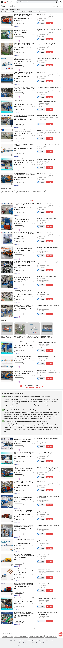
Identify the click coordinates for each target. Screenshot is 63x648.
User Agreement (27, 642)
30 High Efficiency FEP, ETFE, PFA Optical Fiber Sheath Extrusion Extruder (24, 233)
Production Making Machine (20, 636)
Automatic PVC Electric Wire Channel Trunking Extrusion (24, 44)
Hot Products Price (21, 640)
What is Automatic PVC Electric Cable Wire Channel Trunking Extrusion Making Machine (20, 337)
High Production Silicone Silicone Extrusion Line (23, 58)
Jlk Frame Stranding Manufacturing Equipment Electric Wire (24, 555)
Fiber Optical (22, 356)
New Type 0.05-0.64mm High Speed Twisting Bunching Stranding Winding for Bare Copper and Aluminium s (24, 342)
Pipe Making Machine (21, 195)
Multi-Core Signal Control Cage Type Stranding (23, 511)
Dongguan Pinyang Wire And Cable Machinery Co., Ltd (46, 540)
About (20, 642)
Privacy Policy (35, 642)
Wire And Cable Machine (23, 11)
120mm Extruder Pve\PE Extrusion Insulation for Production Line (23, 276)
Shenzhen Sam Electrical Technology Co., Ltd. (48, 262)
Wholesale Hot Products (32, 640)
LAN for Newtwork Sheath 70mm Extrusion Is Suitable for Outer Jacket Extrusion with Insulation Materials (24, 101)
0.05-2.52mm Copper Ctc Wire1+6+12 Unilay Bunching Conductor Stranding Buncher (24, 88)
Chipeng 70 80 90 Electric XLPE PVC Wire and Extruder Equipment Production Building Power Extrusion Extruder (23, 306)
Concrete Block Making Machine (36, 636)
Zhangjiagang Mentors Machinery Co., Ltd (48, 58)
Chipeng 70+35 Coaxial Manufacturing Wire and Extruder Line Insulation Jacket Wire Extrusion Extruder (23, 496)
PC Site (47, 640)
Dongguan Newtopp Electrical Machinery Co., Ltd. (49, 30)
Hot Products (12, 640)
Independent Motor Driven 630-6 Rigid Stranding (23, 584)
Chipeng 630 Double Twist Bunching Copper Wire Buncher (23, 291)
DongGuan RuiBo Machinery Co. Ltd (46, 44)
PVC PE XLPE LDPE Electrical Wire (23, 145)
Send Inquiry (19, 23)
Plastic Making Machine (42, 11)
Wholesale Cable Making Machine (47, 191)
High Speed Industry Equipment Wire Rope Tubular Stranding (23, 467)
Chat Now (41, 23)
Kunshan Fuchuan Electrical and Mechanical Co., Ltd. (49, 88)
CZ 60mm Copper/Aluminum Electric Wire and (24, 204)
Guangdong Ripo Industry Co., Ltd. (46, 356)
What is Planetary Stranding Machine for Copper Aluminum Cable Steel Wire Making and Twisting (6, 337)
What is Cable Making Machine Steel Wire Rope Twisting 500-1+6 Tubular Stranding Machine (47, 337)
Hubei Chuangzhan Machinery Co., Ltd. (47, 115)
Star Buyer (41, 640)
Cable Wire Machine (32, 11)
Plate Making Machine (31, 191)
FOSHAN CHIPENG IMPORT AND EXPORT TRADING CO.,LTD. (48, 291)
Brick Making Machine (7, 636)
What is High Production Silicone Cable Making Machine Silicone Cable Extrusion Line (33, 337)
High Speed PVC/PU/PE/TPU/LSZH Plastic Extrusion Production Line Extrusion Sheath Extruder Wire (24, 453)
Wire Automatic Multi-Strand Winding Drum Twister (24, 174)
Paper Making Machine (51, 636)
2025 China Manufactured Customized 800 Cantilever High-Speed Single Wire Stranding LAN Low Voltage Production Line (24, 159)
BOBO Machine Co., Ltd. (43, 569)
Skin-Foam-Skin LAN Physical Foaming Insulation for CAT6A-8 (24, 262)
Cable (2, 11)
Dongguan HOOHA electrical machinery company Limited (47, 248)
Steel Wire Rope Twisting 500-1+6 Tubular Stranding (24, 73)
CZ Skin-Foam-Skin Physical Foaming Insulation (24, 130)
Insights (52, 640)
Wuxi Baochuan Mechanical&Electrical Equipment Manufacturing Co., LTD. (47, 468)
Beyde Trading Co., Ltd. (43, 554)
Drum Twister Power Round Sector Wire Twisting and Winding (24, 370)
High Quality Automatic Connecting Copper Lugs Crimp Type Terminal (24, 569)
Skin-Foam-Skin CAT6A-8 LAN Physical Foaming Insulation (24, 438)
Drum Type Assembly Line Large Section (23, 247)
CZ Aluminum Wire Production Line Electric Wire (24, 116)
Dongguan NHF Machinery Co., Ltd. (46, 101)
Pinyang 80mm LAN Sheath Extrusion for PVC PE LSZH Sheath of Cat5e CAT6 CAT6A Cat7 (24, 540)
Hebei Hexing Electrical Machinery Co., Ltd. (48, 15)
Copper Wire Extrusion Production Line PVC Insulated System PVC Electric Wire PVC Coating (24, 598)
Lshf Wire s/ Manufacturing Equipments (23, 29)
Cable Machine (7, 11)
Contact (42, 642)
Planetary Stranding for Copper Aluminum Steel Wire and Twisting (23, 15)
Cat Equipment (14, 11)
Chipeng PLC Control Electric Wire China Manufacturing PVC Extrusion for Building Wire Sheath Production (24, 526)
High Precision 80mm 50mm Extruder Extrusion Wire (24, 218)
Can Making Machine (7, 195)
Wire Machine (19, 191)
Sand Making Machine (7, 191)
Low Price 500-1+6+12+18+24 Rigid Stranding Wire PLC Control (24, 482)
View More (31, 628)
